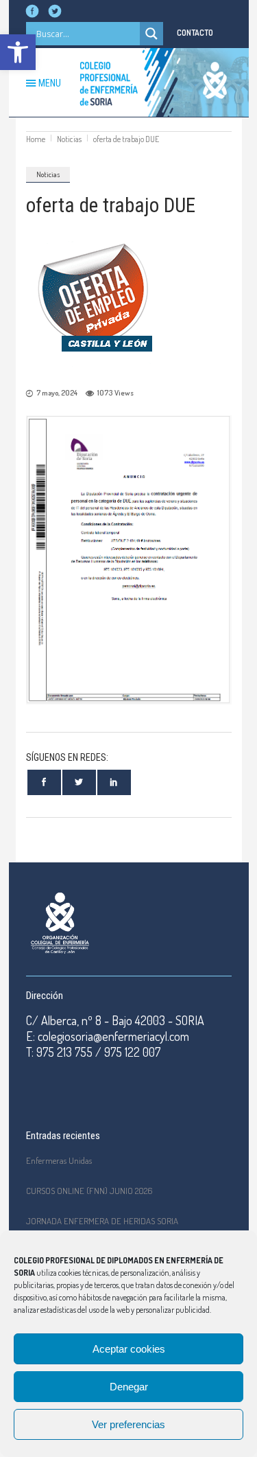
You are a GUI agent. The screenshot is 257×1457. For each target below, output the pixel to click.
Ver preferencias (128, 1424)
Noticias (69, 139)
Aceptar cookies (129, 1349)
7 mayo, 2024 (56, 393)
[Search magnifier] (151, 33)
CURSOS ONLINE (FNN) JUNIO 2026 (89, 1190)
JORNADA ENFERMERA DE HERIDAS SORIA (102, 1220)
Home (35, 139)
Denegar (129, 1386)
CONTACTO (195, 32)
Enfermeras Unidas (59, 1160)
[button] (18, 52)
